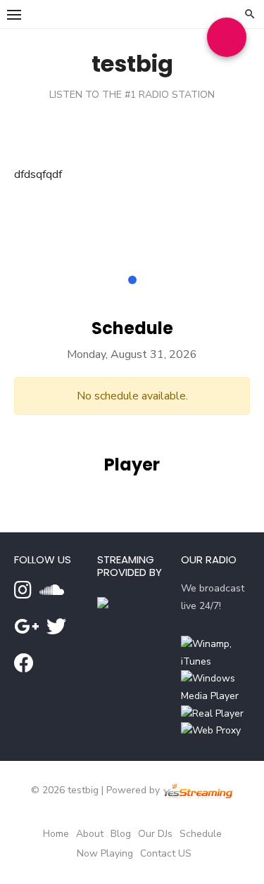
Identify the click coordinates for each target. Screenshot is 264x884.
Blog (121, 833)
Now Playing (105, 853)
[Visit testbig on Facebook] (24, 667)
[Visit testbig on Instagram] (23, 594)
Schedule (201, 833)
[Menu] (14, 14)
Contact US (165, 853)
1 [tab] (132, 280)
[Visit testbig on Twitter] (56, 630)
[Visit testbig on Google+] (26, 630)
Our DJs (155, 833)
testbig (132, 63)
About (89, 833)
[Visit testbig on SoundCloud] (51, 594)
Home (56, 833)
